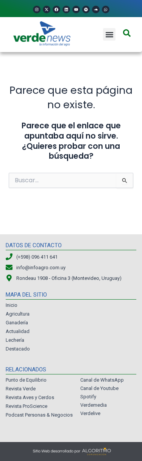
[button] (109, 34)
